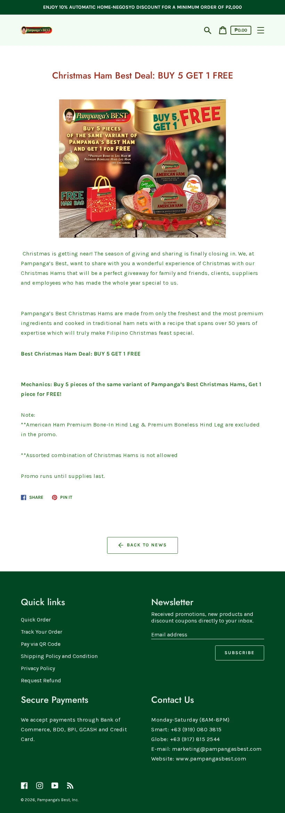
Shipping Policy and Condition (59, 656)
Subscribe (240, 652)
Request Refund (41, 680)
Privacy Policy (38, 668)
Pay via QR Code (40, 644)
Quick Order (36, 619)
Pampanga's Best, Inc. (58, 799)
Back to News (147, 544)
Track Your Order (41, 631)
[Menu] (260, 30)
